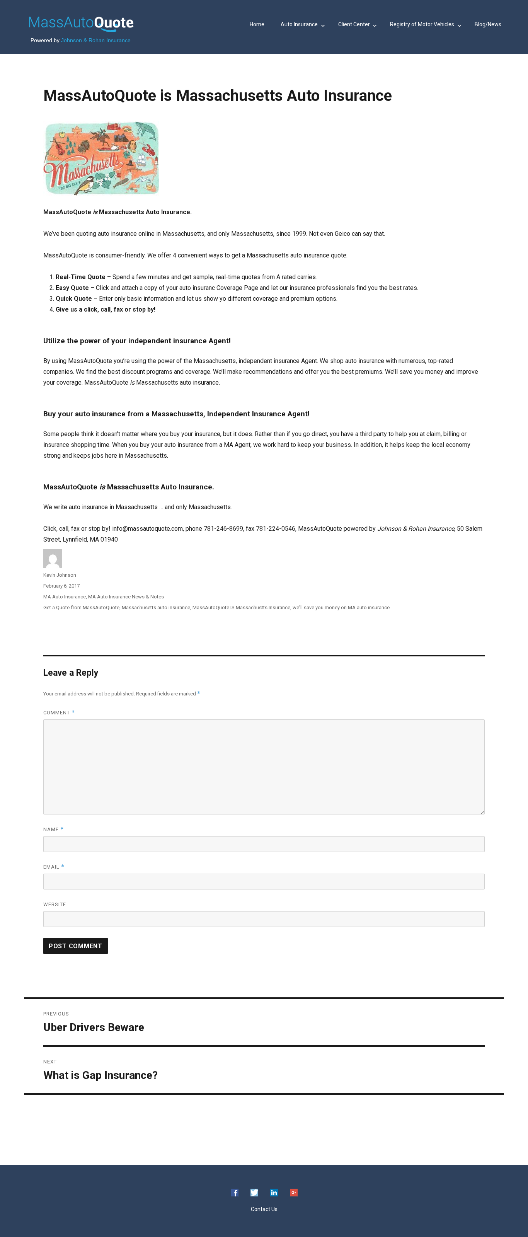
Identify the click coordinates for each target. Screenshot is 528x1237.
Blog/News (488, 24)
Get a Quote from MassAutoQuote (81, 607)
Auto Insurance (299, 24)
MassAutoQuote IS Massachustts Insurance (241, 607)
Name (53, 829)
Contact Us (264, 1209)
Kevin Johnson (59, 575)
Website (54, 904)
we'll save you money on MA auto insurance (341, 607)
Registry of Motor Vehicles (422, 24)
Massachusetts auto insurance (156, 607)
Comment (59, 712)
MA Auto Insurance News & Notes (126, 597)
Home (257, 24)
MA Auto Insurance (64, 597)
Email (54, 867)
